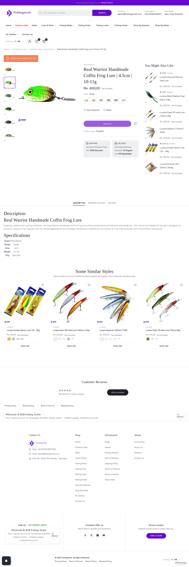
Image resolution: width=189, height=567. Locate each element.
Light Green (109, 100)
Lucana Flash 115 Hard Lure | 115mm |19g (163, 330)
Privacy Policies (111, 452)
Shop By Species (82, 485)
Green (87, 100)
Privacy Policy (60, 561)
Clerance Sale (81, 447)
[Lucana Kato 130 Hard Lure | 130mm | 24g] (71, 302)
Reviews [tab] (112, 203)
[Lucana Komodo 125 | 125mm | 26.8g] (151, 167)
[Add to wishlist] (135, 124)
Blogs (107, 442)
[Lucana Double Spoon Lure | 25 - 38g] (151, 148)
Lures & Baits (81, 458)
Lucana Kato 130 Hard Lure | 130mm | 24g (71, 330)
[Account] (29, 41)
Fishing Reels (81, 463)
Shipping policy (67, 405)
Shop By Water (81, 490)
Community (139, 442)
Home (77, 442)
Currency (9, 41)
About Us (138, 447)
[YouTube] (103, 535)
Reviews (138, 452)
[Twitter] (91, 535)
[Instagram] (97, 535)
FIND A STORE (156, 536)
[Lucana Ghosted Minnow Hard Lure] (151, 77)
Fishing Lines (80, 474)
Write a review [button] (117, 392)
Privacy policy (10, 405)
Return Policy (91, 561)
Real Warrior (89, 65)
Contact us (139, 458)
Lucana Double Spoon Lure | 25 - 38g (23, 330)
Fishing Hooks (81, 479)
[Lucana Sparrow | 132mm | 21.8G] (151, 132)
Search (101, 13)
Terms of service (47, 405)
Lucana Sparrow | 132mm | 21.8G (113, 330)
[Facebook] (85, 535)
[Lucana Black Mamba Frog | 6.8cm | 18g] (151, 96)
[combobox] (64, 13)
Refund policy (28, 405)
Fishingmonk (67, 558)
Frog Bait (100, 131)
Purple (116, 100)
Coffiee (94, 100)
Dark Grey (124, 100)
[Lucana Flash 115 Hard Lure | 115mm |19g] (151, 115)
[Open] (6, 560)
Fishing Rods (80, 469)
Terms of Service (112, 469)
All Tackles (80, 495)
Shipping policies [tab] (96, 203)
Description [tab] (79, 203)
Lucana (10, 327)
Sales (77, 452)
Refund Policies (112, 458)
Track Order (110, 479)
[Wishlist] (42, 285)
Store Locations (112, 474)
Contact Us (80, 501)
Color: (89, 94)
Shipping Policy (111, 463)
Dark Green (101, 100)
